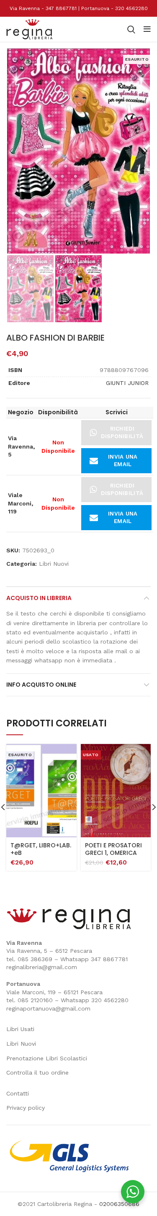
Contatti (17, 1093)
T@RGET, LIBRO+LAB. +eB (40, 849)
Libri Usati (20, 1029)
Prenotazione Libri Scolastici (46, 1058)
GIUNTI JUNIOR (127, 383)
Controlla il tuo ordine (37, 1072)
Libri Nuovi (54, 563)
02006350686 (119, 1204)
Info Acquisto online (41, 684)
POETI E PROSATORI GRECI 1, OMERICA (113, 849)
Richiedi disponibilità (122, 432)
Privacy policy (25, 1107)
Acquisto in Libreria (39, 598)
